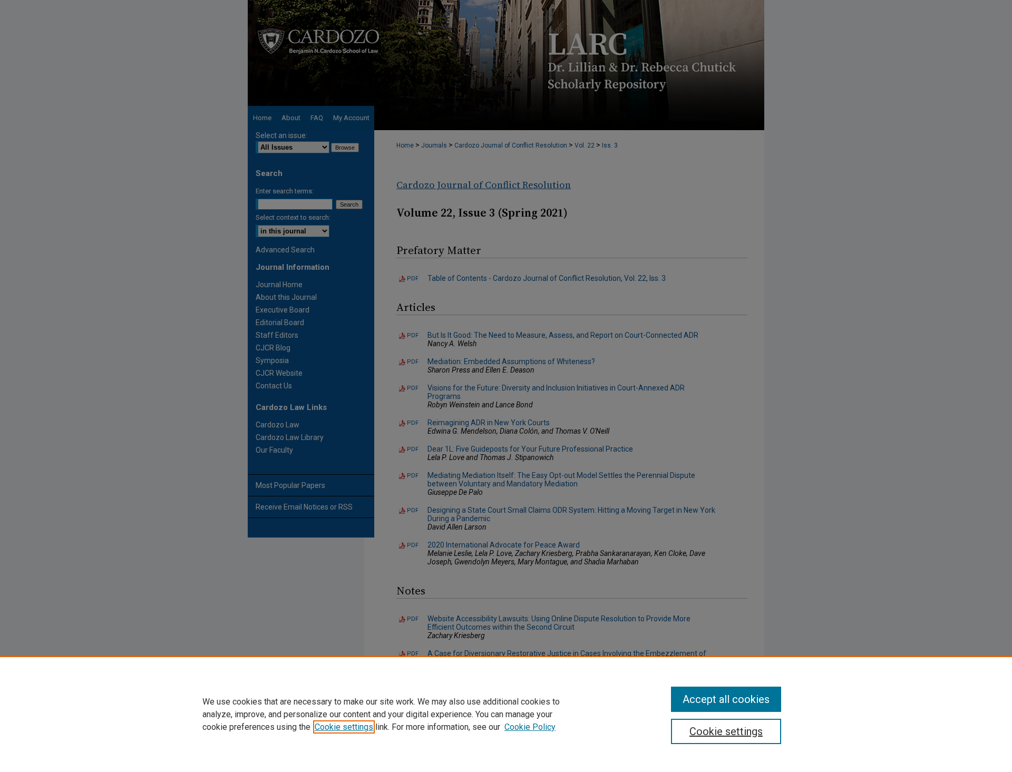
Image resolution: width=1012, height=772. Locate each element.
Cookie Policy (530, 727)
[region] (506, 714)
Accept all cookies (726, 699)
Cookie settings (344, 727)
